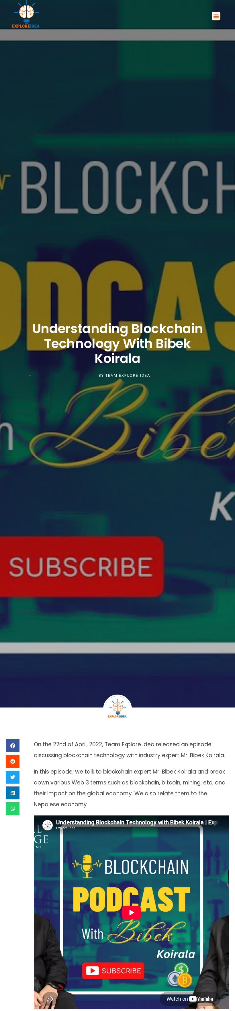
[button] (216, 16)
